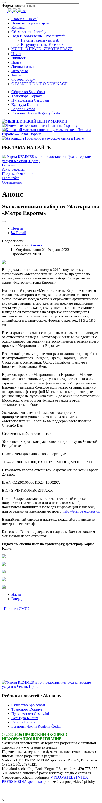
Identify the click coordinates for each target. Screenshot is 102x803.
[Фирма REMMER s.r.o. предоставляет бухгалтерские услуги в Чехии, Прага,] (51, 161)
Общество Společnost (28, 92)
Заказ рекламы (13, 169)
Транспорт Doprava (26, 96)
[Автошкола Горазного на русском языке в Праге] (43, 138)
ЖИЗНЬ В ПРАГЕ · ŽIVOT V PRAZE (42, 49)
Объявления (12, 182)
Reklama (18, 27)
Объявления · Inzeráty (28, 32)
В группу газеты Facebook (42, 45)
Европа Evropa (23, 109)
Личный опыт (22, 67)
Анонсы (36, 245)
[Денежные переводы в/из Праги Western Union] (40, 125)
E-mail (20, 233)
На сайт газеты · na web (40, 40)
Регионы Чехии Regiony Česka (36, 113)
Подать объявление (17, 174)
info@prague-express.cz (81, 511)
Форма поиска (13, 6)
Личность (19, 58)
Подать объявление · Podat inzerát (38, 36)
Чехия (16, 54)
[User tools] (4, 221)
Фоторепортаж (23, 79)
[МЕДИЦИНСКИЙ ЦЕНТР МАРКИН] (34, 121)
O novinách (10, 178)
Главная (8, 165)
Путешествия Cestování (30, 100)
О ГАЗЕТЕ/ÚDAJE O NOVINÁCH (39, 84)
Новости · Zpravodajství (30, 23)
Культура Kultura (24, 105)
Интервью (19, 71)
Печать (17, 228)
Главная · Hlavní (24, 19)
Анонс (16, 75)
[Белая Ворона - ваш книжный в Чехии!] (51, 134)
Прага (16, 62)
